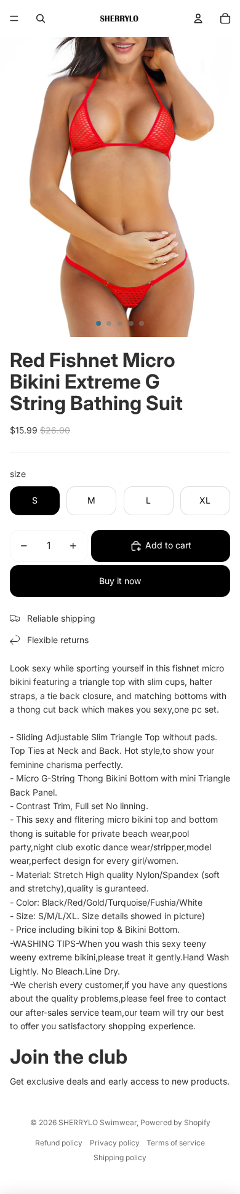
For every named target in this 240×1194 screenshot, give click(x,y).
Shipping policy (120, 1157)
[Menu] (14, 18)
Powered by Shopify (175, 1122)
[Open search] (40, 18)
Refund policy (58, 1142)
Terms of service (175, 1142)
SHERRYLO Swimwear (97, 1122)
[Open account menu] (198, 18)
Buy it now (120, 580)
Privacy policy (115, 1142)
